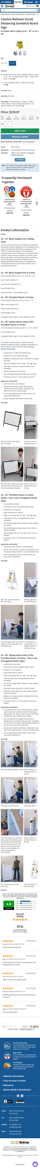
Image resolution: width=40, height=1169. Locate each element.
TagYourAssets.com (24, 1149)
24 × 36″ (12, 63)
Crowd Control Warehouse (22, 1148)
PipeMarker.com (15, 1149)
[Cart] (38, 6)
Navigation (2, 6)
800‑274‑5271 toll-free (16, 1111)
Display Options (13, 1029)
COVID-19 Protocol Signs (33, 14)
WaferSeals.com (21, 1151)
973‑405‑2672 (30, 142)
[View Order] (17, 8)
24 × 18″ (4, 63)
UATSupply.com (33, 1149)
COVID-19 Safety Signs (18, 14)
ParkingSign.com (7, 1149)
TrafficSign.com (32, 1148)
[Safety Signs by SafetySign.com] (9, 6)
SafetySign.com (5, 14)
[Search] (37, 10)
